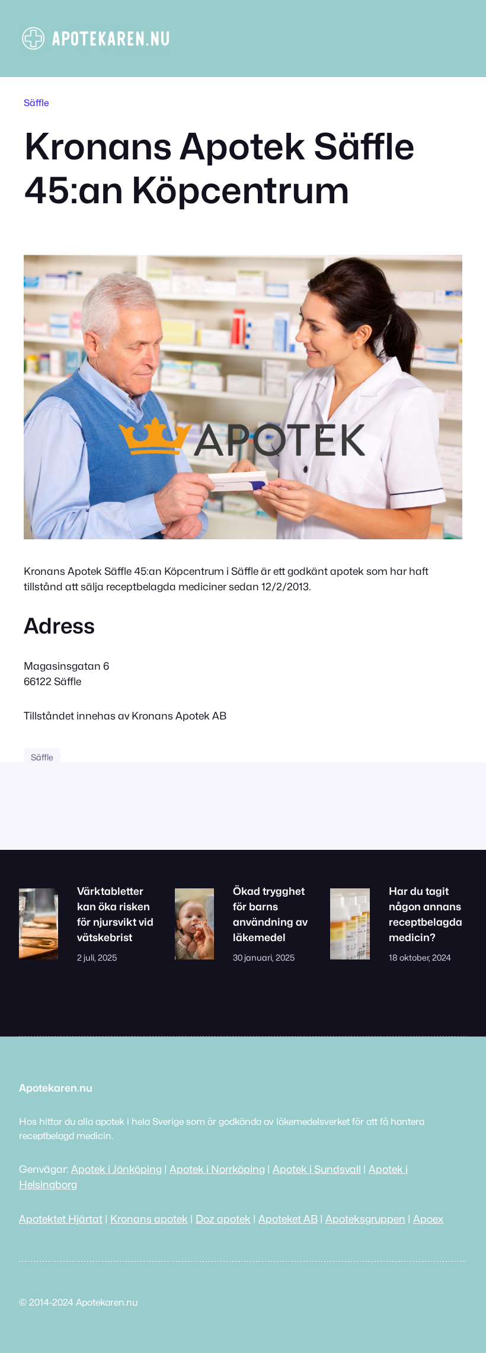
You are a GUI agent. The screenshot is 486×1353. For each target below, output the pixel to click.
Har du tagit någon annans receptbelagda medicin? (425, 914)
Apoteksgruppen (365, 1219)
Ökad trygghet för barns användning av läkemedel (270, 914)
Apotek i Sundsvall (317, 1169)
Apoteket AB (288, 1219)
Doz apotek (223, 1219)
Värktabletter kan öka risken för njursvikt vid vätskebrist (115, 914)
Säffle (36, 102)
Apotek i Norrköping (217, 1169)
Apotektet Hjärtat (61, 1219)
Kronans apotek (149, 1219)
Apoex (428, 1219)
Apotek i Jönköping (116, 1169)
